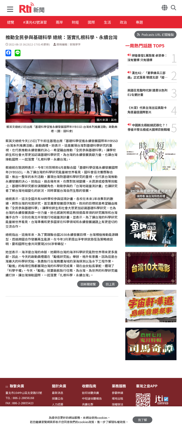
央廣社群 (87, 404)
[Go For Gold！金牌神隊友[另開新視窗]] (151, 233)
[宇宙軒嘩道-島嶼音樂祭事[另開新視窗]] (151, 309)
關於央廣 (59, 385)
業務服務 (119, 385)
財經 (75, 22)
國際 (91, 22)
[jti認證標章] (163, 400)
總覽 (10, 22)
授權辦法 (117, 404)
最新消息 (57, 392)
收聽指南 (89, 385)
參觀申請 (117, 392)
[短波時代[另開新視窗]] (151, 157)
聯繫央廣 (17, 385)
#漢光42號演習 (35, 22)
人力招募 (57, 404)
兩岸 (59, 22)
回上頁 (110, 284)
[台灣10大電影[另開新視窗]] (151, 271)
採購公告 (57, 398)
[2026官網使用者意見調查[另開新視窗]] (151, 195)
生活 (107, 22)
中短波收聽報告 (92, 398)
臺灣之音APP (146, 385)
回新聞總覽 (88, 284)
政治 (123, 22)
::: (7, 386)
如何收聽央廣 (90, 392)
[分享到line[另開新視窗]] (17, 53)
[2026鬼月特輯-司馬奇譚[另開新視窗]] (151, 347)
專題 (139, 22)
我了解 (142, 420)
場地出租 (117, 398)
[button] (10, 10)
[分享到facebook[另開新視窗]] (8, 53)
